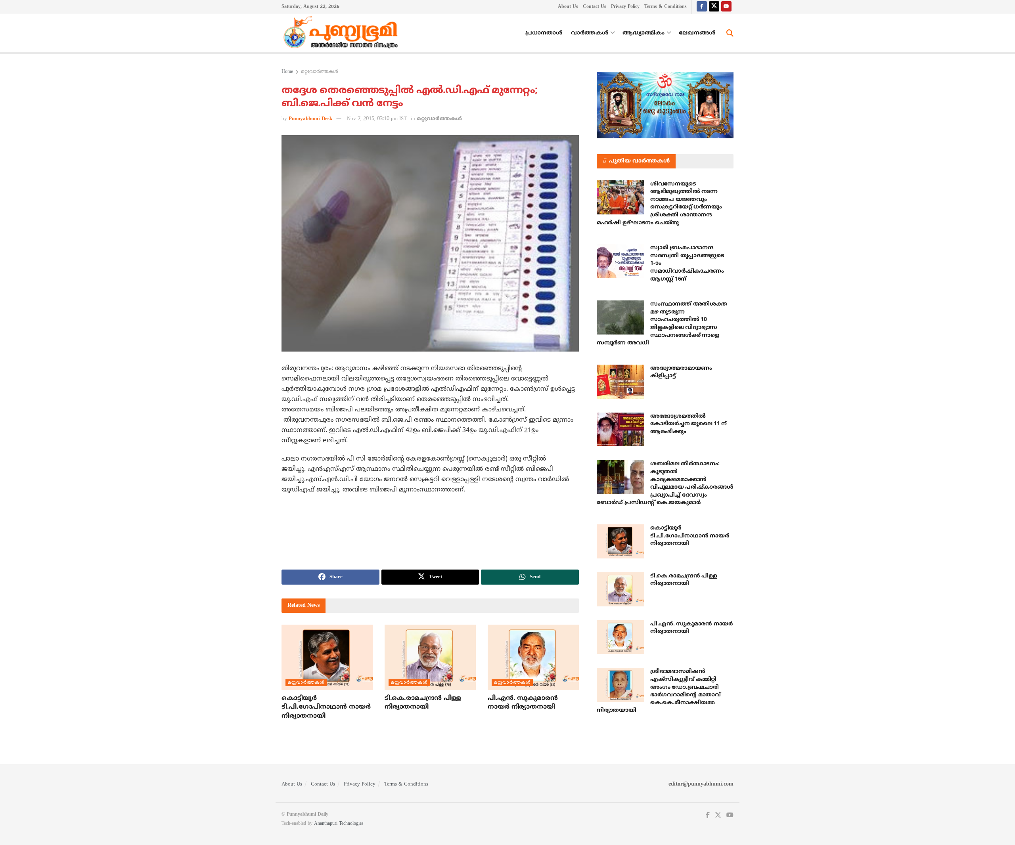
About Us (568, 7)
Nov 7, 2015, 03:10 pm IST (377, 119)
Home (287, 72)
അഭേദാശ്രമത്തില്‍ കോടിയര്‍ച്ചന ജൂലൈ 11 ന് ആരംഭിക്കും (688, 424)
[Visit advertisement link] (665, 105)
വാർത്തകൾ (589, 33)
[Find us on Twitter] (714, 7)
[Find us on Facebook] (702, 7)
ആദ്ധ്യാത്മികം (643, 33)
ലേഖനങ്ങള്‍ (697, 33)
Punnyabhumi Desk (310, 119)
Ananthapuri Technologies (339, 824)
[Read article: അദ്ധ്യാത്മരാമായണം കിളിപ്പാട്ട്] (620, 382)
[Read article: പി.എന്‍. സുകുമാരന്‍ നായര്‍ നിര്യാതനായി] (533, 657)
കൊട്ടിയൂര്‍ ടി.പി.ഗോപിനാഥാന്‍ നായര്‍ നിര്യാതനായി (326, 707)
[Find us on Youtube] (726, 7)
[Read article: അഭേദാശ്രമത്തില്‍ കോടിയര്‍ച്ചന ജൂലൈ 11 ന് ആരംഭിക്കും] (620, 430)
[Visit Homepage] (343, 33)
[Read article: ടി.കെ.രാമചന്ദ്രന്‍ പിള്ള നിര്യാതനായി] (430, 657)
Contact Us (594, 7)
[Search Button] (729, 33)
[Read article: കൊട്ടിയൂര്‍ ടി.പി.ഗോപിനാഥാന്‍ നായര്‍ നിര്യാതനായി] (327, 657)
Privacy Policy (625, 7)
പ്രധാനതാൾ (543, 33)
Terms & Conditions (665, 7)
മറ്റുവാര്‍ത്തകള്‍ (319, 72)
